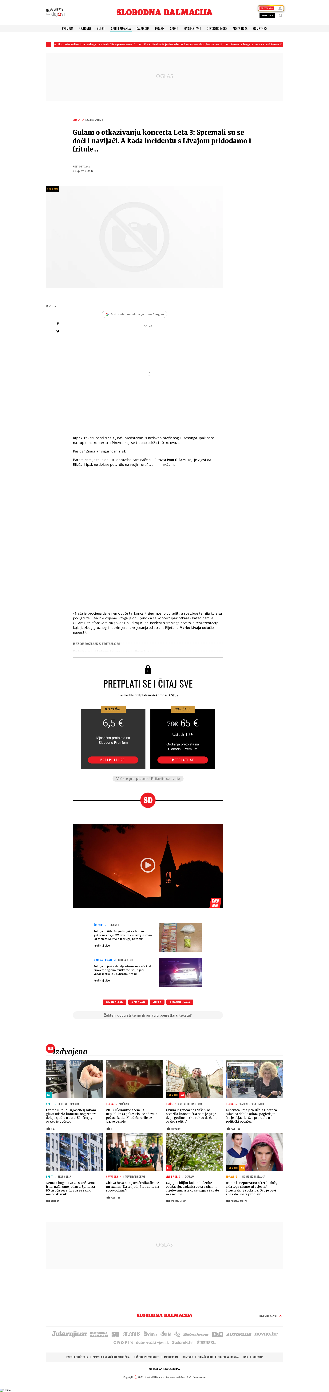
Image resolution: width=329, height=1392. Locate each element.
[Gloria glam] (177, 1334)
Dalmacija (143, 28)
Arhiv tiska (240, 28)
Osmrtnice (260, 28)
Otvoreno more (217, 28)
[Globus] (131, 1334)
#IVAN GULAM (114, 1002)
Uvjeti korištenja (77, 1357)
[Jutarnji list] (69, 1334)
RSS (245, 1357)
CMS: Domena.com (196, 1377)
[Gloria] (166, 1334)
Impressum (171, 1357)
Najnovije (85, 28)
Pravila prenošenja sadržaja (111, 1357)
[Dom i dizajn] (218, 1334)
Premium (67, 28)
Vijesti (101, 28)
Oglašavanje (205, 1357)
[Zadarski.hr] (183, 1342)
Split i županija (121, 28)
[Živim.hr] (150, 1334)
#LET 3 (157, 1002)
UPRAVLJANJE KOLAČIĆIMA (164, 1369)
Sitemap (258, 1357)
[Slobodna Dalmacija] (164, 12)
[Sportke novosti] (115, 1334)
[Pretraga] (280, 15)
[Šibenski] (206, 1342)
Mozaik (159, 28)
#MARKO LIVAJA (179, 1002)
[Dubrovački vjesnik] (152, 1342)
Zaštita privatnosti (147, 1357)
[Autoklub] (239, 1334)
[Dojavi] (55, 12)
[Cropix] (123, 1342)
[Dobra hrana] (196, 1334)
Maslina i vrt (192, 28)
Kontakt (187, 1357)
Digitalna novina (228, 1357)
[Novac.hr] (266, 1334)
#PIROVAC (138, 1002)
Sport (174, 28)
